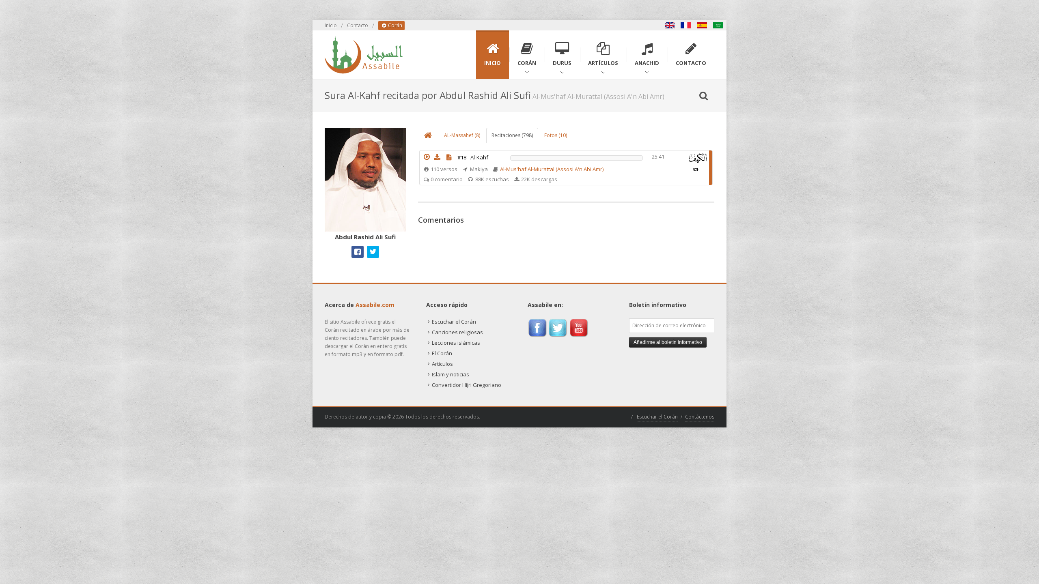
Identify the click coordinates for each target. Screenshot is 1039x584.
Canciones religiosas (457, 332)
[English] (670, 25)
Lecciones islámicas (456, 342)
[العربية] (718, 25)
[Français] (686, 25)
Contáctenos (699, 416)
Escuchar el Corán (454, 321)
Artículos (442, 363)
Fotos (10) (555, 135)
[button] (426, 157)
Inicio (331, 25)
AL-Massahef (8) (462, 135)
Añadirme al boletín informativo (668, 342)
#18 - (472, 157)
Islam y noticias (450, 374)
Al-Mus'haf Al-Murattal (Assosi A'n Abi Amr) (552, 169)
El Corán (442, 353)
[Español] (702, 25)
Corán (394, 25)
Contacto (357, 25)
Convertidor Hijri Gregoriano (466, 385)
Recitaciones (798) (512, 135)
